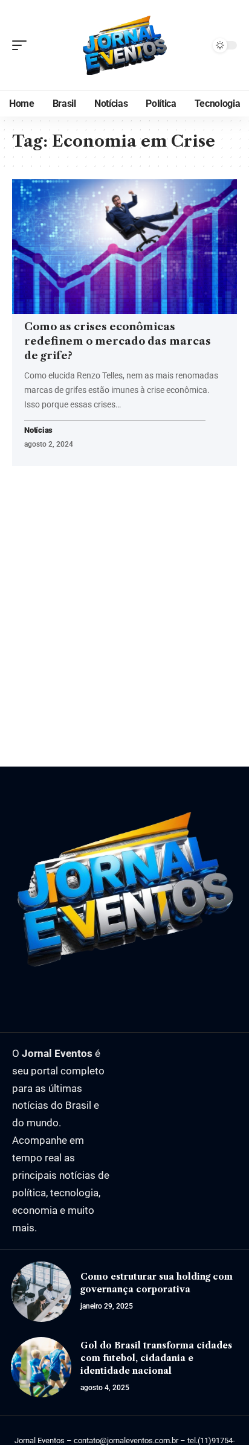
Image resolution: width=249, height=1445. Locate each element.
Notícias (38, 431)
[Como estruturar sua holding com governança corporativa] (41, 1292)
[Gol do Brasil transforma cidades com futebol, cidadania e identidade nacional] (41, 1367)
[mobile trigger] (22, 45)
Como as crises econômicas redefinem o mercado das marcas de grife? (117, 341)
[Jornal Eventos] (125, 45)
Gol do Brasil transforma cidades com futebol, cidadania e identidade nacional (156, 1358)
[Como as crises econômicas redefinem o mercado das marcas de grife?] (124, 246)
